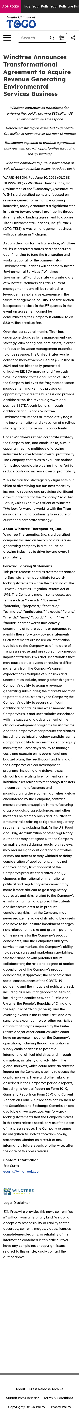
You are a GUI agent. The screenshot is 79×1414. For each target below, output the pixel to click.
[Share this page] (73, 38)
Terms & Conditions (58, 1398)
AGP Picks (10, 6)
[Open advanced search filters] (62, 37)
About (20, 1389)
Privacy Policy (60, 1407)
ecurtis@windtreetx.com (22, 1171)
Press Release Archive (46, 1389)
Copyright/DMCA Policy (26, 1407)
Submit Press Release (23, 1398)
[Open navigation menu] (7, 38)
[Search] (52, 37)
